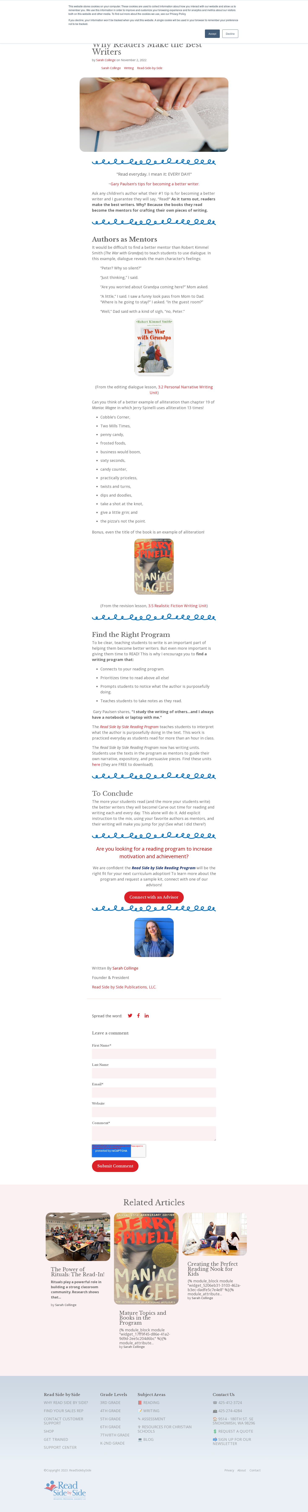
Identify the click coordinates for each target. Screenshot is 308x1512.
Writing (129, 68)
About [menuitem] (241, 1470)
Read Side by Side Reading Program (129, 726)
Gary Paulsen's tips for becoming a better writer (155, 183)
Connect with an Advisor (154, 897)
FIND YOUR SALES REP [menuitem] (63, 1410)
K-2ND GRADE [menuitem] (112, 1443)
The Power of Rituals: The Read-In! (78, 1271)
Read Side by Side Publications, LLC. (124, 986)
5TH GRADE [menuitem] (110, 1418)
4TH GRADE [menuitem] (110, 1410)
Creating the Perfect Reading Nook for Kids (213, 1269)
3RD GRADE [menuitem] (110, 1402)
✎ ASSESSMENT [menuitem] (152, 1418)
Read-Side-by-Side (149, 68)
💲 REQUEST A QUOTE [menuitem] (233, 1431)
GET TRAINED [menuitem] (56, 1439)
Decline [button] (230, 33)
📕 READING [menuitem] (148, 1402)
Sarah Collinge (106, 60)
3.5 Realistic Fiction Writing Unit (177, 605)
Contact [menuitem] (255, 1470)
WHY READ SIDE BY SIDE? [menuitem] (66, 1402)
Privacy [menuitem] (229, 1470)
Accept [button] (212, 33)
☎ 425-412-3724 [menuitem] (227, 1402)
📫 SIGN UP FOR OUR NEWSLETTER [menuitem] (232, 1441)
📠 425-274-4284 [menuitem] (227, 1410)
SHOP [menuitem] (49, 1431)
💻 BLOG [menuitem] (146, 1439)
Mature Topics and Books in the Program (142, 1318)
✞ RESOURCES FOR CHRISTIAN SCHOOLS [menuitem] (165, 1429)
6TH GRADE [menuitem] (110, 1426)
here (96, 764)
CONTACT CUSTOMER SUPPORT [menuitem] (63, 1421)
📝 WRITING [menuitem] (148, 1410)
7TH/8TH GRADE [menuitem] (114, 1434)
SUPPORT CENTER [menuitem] (60, 1447)
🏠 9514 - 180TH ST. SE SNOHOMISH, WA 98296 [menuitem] (234, 1421)
